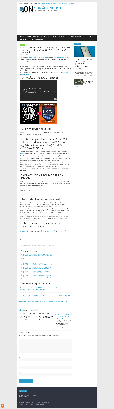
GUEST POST (35, 36)
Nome (20, 357)
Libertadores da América (62, 57)
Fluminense (23, 231)
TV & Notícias (26, 36)
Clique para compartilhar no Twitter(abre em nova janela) (37, 254)
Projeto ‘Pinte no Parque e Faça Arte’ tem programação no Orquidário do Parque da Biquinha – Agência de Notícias (62, 3)
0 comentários (37, 54)
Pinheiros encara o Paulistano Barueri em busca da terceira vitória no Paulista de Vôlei (88, 82)
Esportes (22, 45)
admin (85, 70)
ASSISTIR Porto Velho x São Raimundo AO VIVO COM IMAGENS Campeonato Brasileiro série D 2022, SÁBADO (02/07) (63, 323)
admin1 (31, 54)
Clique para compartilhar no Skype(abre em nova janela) (37, 277)
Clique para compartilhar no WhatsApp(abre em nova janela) (38, 257)
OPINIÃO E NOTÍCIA (48, 8)
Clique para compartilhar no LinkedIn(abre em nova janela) (37, 264)
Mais (24, 258)
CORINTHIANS (62, 230)
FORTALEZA (50, 231)
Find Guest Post (63, 36)
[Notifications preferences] (2, 406)
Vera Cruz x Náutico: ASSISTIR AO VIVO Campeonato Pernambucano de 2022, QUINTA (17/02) (45, 302)
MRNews (25, 396)
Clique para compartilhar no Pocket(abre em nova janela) (37, 273)
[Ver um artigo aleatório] (93, 36)
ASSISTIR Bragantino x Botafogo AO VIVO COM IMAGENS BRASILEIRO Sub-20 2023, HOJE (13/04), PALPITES (45, 316)
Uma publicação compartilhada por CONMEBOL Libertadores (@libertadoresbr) (37, 195)
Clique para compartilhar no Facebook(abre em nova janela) (38, 255)
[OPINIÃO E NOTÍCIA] (20, 36)
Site (20, 372)
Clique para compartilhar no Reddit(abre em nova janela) (37, 267)
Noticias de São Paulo (74, 36)
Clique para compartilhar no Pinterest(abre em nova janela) (37, 271)
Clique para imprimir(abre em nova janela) (33, 263)
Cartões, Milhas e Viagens (26, 39)
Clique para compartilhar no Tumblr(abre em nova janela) (37, 268)
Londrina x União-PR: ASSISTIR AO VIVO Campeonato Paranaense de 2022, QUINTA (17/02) (45, 296)
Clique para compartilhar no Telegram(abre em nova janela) (37, 275)
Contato (54, 36)
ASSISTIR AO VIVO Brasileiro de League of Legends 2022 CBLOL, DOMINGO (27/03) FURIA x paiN (27, 316)
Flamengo (52, 230)
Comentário (22, 338)
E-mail (20, 365)
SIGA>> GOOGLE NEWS (45, 36)
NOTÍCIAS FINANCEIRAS (40, 39)
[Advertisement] (57, 25)
